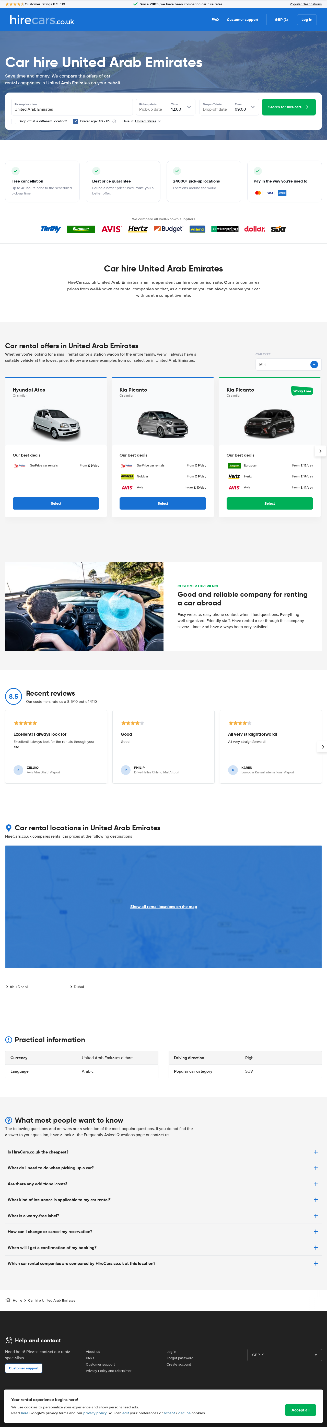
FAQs (90, 1358)
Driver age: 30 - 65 (95, 121)
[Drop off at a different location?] (13, 121)
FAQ (215, 19)
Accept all (300, 1410)
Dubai (79, 986)
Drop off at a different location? (42, 121)
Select (56, 503)
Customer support (242, 19)
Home (17, 1300)
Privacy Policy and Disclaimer (109, 1371)
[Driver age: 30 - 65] (75, 121)
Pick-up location (26, 104)
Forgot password (180, 1358)
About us (93, 1352)
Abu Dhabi (19, 986)
